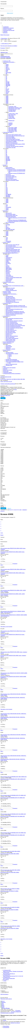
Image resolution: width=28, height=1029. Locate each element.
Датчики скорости (10, 329)
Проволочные (9, 346)
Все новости (6, 979)
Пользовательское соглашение (7, 1012)
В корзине (3, 48)
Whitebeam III (11, 120)
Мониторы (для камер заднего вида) (14, 299)
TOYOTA (8, 273)
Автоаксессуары (7, 303)
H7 (6, 79)
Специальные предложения (9, 367)
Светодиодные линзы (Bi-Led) (12, 244)
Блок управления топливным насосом (14, 318)
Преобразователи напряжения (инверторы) (15, 312)
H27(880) (14, 379)
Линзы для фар (6, 242)
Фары (4, 366)
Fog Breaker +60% (12, 106)
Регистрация (6, 34)
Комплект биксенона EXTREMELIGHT (17, 220)
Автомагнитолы (9, 296)
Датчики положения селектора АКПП (14, 327)
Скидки (6, 60)
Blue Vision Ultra (12, 114)
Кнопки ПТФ (9, 279)
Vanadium (10, 122)
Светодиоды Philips (10, 137)
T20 (6, 162)
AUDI (7, 255)
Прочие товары (6, 350)
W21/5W (8, 91)
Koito (7, 70)
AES (7, 238)
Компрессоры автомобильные (12, 360)
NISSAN (8, 270)
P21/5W (7, 89)
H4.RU (4, 1020)
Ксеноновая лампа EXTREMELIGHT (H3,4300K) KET (13, 835)
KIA (7, 264)
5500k (7, 103)
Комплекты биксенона (11, 216)
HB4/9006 (8, 85)
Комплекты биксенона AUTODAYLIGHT (17, 221)
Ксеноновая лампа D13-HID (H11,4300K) (10, 928)
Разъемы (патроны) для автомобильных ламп (13, 285)
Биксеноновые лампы (10, 214)
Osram (7, 64)
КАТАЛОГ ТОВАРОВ (6, 57)
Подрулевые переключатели (12, 338)
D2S (7, 189)
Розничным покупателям (8, 30)
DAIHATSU (8, 259)
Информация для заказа (8, 27)
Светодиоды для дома (10, 147)
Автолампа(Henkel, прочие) (12, 353)
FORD (7, 261)
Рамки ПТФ (8, 281)
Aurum (9, 125)
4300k (7, 99)
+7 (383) (5, 43)
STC (9, 357)
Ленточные (8, 345)
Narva (7, 66)
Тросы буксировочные (11, 314)
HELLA (7, 67)
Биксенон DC (9, 213)
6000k (7, 201)
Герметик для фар (7, 292)
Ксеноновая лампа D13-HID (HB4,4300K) (10, 853)
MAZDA (8, 266)
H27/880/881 (8, 194)
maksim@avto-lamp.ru (15, 1022)
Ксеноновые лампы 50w (11, 176)
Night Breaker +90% (12, 131)
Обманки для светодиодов (11, 142)
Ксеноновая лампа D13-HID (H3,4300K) (9, 909)
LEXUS (7, 265)
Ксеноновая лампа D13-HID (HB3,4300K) (10, 872)
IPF (6, 73)
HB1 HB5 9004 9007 (10, 229)
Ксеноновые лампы (10, 175)
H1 (6, 76)
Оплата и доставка (7, 29)
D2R (7, 193)
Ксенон (5, 165)
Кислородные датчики (11, 332)
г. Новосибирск (4, 38)
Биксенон (5, 210)
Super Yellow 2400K (12, 127)
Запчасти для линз (10, 248)
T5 (6, 87)
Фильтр (3, 398)
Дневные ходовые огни (8, 282)
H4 (6, 78)
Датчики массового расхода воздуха (14, 324)
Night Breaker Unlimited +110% (15, 107)
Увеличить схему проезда (6, 998)
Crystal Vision (11, 117)
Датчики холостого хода (11, 330)
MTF (7, 71)
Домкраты (8, 307)
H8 (6, 154)
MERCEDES (8, 268)
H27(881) (18, 379)
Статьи (4, 980)
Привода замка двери (10, 339)
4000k (7, 97)
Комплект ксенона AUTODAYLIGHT (16, 169)
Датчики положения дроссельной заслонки (15, 325)
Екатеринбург (6, 1027)
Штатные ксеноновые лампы (12, 180)
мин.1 (2, 564)
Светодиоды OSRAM (10, 138)
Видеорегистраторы (10, 297)
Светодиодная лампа (8, 132)
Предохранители (9, 310)
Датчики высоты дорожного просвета (14, 320)
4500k (7, 100)
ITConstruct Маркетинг (16, 1011)
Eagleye (10, 354)
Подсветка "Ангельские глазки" (13, 251)
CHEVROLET (9, 257)
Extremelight (8, 207)
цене (20, 509)
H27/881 (7, 83)
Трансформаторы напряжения (12, 302)
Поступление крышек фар (9, 978)
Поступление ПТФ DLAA (9, 973)
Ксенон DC (8, 174)
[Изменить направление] (13, 509)
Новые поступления (7, 369)
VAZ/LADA (8, 275)
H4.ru (15, 389)
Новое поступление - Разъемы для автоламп (13, 971)
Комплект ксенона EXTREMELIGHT (16, 173)
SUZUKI (8, 272)
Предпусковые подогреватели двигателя (15, 311)
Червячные (8, 347)
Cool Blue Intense (12, 110)
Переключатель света (10, 340)
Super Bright (8, 72)
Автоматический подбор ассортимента (11, 373)
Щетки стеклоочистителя (11, 364)
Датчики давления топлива (12, 323)
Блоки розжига (9, 167)
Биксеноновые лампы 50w (12, 215)
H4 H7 (7, 227)
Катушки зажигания (10, 331)
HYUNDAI (8, 263)
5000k (7, 101)
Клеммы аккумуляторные (11, 359)
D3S (7, 190)
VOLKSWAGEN (9, 276)
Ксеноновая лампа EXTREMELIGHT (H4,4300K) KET (13, 816)
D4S (7, 192)
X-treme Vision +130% (13, 113)
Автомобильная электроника (9, 293)
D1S (7, 188)
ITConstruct (17, 1010)
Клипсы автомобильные (8, 341)
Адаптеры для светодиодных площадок (14, 146)
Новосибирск (6, 1026)
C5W (7, 86)
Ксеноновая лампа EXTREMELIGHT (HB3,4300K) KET (13, 779)
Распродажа (5, 371)
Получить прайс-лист (5, 395)
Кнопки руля (8, 334)
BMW (7, 256)
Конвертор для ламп (10, 288)
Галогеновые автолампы (8, 62)
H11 (6, 80)
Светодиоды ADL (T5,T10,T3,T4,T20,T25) (15, 135)
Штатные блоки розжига (11, 179)
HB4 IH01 (8, 228)
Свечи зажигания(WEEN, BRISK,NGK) (14, 361)
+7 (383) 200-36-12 (5, 992)
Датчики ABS (9, 319)
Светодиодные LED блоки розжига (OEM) (15, 144)
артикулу (3, 511)
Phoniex (10, 355)
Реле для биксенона (10, 222)
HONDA (8, 262)
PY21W (10, 381)
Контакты (5, 32)
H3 (6, 77)
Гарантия (5, 31)
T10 (6, 161)
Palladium (10, 124)
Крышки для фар (7, 291)
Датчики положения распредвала (13, 326)
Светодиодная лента (10, 145)
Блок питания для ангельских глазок (14, 247)
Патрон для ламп (9, 289)
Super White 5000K (12, 128)
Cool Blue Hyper (11, 111)
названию (24, 509)
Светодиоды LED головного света (13, 134)
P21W (7, 90)
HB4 (24, 379)
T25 (6, 163)
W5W (7, 93)
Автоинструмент (9, 352)
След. (2, 532)
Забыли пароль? (10, 13)
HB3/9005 (8, 84)
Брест (9, 358)
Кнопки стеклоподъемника (12, 336)
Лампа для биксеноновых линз (12, 250)
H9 (9, 379)
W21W (7, 92)
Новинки (5, 368)
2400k (7, 96)
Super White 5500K (12, 129)
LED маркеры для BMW (11, 141)
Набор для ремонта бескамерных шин (14, 309)
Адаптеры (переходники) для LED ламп (15, 140)
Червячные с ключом (10, 348)
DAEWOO (8, 258)
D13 (7, 206)
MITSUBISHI (9, 269)
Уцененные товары (7, 372)
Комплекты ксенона (10, 168)
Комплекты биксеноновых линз (13, 249)
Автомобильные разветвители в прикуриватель (16, 306)
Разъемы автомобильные (11, 290)
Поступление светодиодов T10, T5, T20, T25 (13, 975)
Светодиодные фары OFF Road (13, 139)
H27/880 (7, 81)
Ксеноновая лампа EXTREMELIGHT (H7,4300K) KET (13, 797)
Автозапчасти (6, 316)
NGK (9, 362)
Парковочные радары (10, 300)
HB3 (22, 379)
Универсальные (9, 278)
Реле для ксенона (9, 177)
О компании (6, 26)
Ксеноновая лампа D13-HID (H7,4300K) (9, 891)
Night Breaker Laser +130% (14, 108)
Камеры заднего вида (10, 298)
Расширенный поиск (5, 56)
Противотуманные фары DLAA (10, 252)
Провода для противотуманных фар (14, 277)
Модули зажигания (10, 337)
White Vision (11, 115)
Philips (7, 65)
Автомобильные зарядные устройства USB (15, 305)
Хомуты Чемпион (7, 343)
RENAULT (8, 271)
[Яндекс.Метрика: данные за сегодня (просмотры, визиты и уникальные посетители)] (5, 1008)
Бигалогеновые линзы (11, 245)
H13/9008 (8, 224)
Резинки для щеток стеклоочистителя (14, 313)
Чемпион (8, 69)
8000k (7, 202)
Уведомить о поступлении (6, 626)
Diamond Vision (11, 118)
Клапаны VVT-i (9, 333)
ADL (7, 204)
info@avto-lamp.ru (4, 994)
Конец (2, 535)
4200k (7, 98)
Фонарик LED (9, 365)
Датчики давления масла (11, 321)
